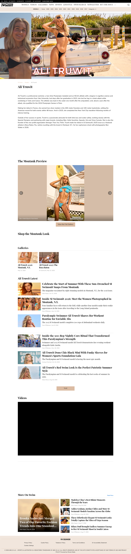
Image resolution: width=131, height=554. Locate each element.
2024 (56, 9)
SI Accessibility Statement (99, 542)
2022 (64, 9)
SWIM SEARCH (80, 5)
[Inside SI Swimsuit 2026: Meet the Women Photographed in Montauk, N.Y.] (65, 305)
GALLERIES (43, 5)
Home (43, 9)
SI (2, 1)
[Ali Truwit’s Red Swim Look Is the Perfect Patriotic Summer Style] (65, 373)
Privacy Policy (28, 542)
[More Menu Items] (115, 5)
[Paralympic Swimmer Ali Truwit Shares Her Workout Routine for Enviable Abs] (65, 320)
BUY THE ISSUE (106, 5)
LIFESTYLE (67, 5)
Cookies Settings (29, 545)
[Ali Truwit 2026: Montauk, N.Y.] (28, 262)
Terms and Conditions (78, 542)
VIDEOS (33, 5)
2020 (73, 9)
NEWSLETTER (93, 5)
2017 (85, 9)
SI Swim (20, 82)
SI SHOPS (28, 1)
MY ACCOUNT (37, 1)
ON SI (5, 1)
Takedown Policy (60, 542)
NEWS (51, 5)
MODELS (25, 5)
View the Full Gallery (65, 224)
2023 (60, 9)
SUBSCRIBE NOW (47, 1)
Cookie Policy (44, 542)
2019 (77, 9)
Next (65, 388)
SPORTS (58, 5)
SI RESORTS (20, 1)
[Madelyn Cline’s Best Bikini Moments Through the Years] (87, 502)
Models (27, 82)
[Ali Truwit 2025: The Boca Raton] (49, 262)
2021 (68, 9)
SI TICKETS (12, 1)
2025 (52, 9)
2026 (47, 9)
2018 (81, 9)
